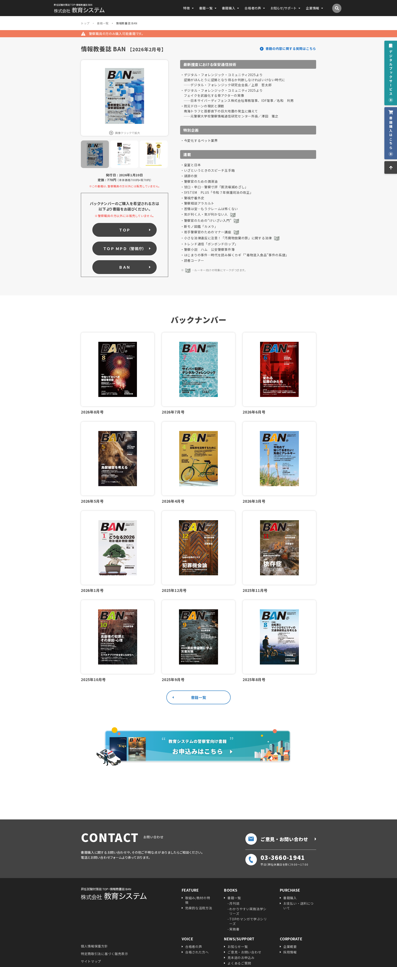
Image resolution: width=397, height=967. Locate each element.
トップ (85, 23)
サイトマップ (91, 961)
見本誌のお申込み (241, 957)
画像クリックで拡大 (127, 133)
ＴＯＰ (124, 230)
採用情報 (290, 952)
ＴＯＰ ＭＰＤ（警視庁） (124, 248)
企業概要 (290, 946)
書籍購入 (290, 898)
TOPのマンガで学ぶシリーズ (248, 921)
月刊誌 (234, 903)
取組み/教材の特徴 (197, 900)
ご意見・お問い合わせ (284, 839)
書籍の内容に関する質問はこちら (291, 48)
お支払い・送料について (298, 905)
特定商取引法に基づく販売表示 (104, 953)
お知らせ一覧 (237, 946)
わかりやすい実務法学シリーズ (248, 911)
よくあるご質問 (239, 963)
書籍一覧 (198, 697)
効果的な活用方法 (198, 908)
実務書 (234, 929)
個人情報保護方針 (94, 946)
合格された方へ (197, 952)
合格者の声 (193, 946)
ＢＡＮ (124, 267)
